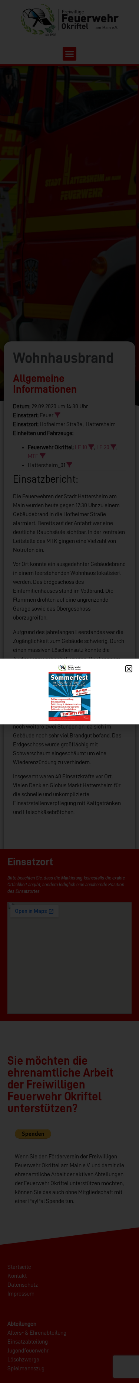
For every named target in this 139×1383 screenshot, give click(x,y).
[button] (129, 669)
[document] (69, 691)
